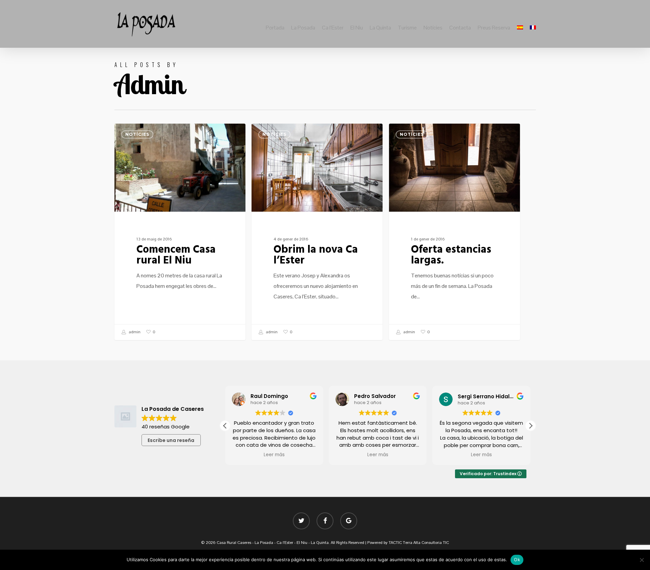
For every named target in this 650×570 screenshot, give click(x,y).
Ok (517, 559)
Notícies (137, 134)
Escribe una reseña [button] (171, 440)
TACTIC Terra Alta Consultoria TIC (419, 542)
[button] (530, 426)
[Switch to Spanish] (520, 27)
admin (134, 332)
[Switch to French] (533, 27)
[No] (641, 559)
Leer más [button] (274, 455)
